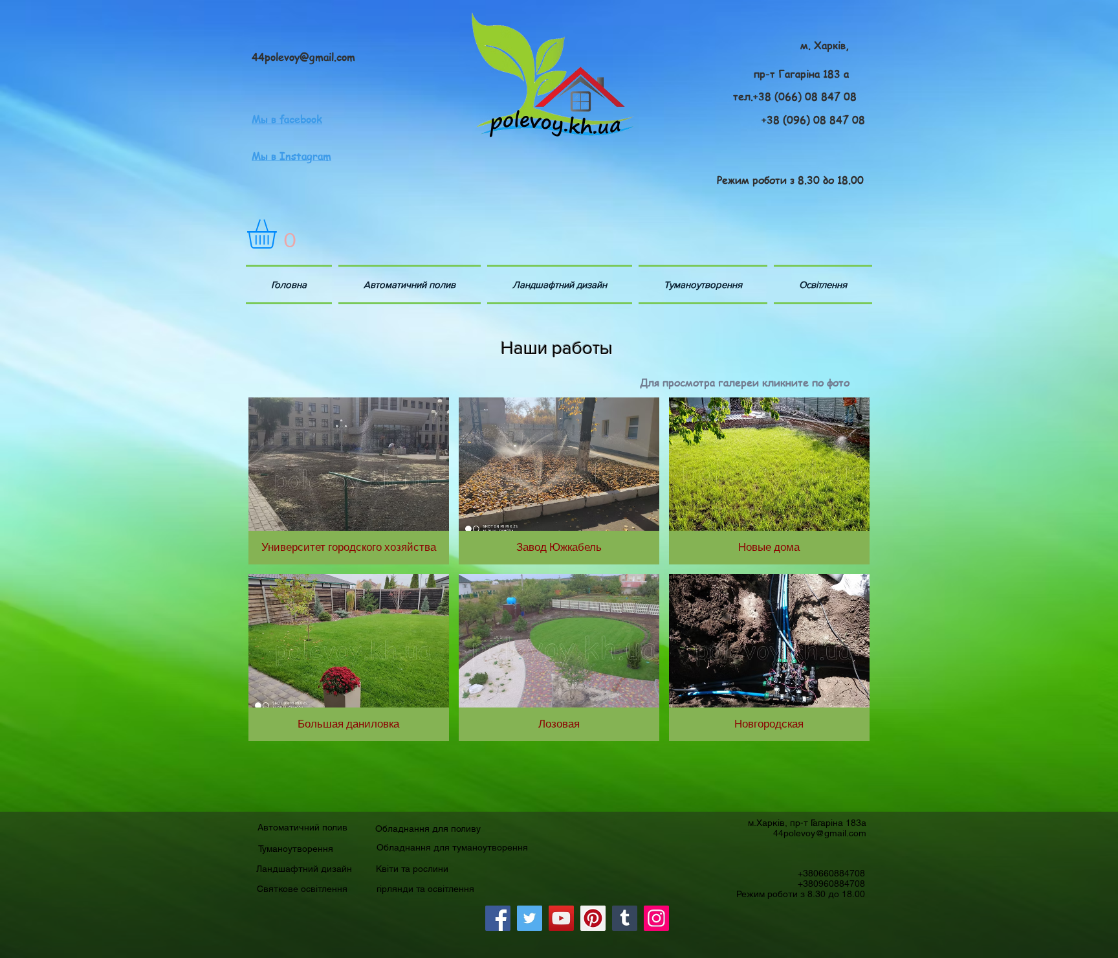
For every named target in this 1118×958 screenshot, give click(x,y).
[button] (279, 234)
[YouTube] (561, 918)
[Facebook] (497, 918)
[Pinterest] (593, 918)
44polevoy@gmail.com (819, 833)
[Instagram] (656, 918)
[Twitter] (529, 918)
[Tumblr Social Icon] (624, 918)
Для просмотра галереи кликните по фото (744, 382)
